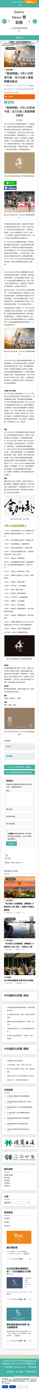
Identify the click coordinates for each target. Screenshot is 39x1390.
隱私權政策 (10, 1372)
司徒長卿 (24, 89)
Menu (18, 37)
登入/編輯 (19, 1372)
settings (4, 1381)
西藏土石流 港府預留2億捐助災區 (18, 1080)
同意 (5, 1386)
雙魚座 (8, 747)
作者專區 (7, 1218)
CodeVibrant (30, 1363)
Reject (12, 1386)
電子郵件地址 (11, 816)
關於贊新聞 (32, 1367)
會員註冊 (7, 1226)
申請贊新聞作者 (31, 1372)
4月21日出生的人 (9, 89)
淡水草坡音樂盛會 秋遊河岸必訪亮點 (18, 980)
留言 (8, 791)
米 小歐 (19, 85)
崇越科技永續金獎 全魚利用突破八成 (18, 1129)
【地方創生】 (9, 900)
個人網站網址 (10, 824)
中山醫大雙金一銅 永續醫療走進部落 (18, 1112)
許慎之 (18, 913)
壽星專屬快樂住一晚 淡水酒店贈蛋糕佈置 (19, 1107)
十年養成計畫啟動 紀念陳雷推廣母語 (18, 1096)
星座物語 (31, 89)
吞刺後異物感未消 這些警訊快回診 (17, 1123)
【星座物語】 (9, 70)
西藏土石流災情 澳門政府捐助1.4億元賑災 (20, 1076)
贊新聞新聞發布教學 (21, 1376)
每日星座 (16, 92)
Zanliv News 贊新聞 (19, 17)
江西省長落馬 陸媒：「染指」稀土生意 (19, 1065)
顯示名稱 (9, 809)
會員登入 (7, 1222)
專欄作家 (33, 1376)
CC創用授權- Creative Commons (15, 1367)
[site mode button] (29, 21)
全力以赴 (18, 89)
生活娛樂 (8, 977)
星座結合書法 (8, 92)
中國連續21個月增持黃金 (15, 1061)
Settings (21, 1386)
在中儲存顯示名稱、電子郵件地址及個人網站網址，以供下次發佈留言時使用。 (20, 836)
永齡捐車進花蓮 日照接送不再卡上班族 (19, 1101)
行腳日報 (19, 983)
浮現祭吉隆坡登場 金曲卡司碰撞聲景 (18, 1118)
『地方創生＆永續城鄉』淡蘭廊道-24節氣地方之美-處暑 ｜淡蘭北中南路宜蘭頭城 (19, 906)
